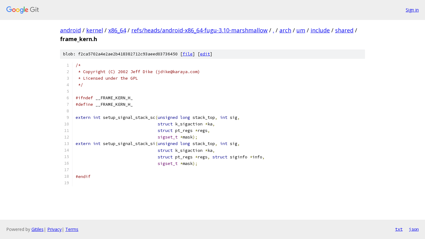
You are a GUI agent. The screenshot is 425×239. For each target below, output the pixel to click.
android (70, 30)
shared (344, 30)
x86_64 (117, 30)
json (414, 229)
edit (205, 54)
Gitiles (37, 229)
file (188, 54)
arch (285, 30)
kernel (94, 30)
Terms (71, 229)
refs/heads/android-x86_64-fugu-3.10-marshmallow (199, 30)
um (301, 30)
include (320, 30)
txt (399, 229)
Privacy (54, 229)
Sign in (412, 10)
